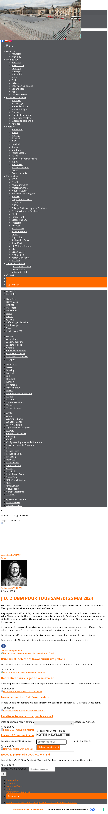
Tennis (15, 170)
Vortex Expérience (21, 257)
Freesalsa (16, 222)
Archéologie (17, 103)
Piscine (15, 155)
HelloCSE (16, 225)
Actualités (16, 53)
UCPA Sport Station (21, 246)
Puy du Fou (17, 237)
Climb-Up (16, 202)
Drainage (16, 68)
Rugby (15, 161)
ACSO (14, 179)
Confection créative (21, 117)
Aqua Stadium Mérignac (23, 193)
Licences (10, 783)
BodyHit (15, 196)
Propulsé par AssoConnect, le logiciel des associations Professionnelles (41, 802)
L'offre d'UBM (18, 269)
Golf (14, 141)
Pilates (15, 80)
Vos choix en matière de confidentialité (68, 809)
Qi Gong (16, 83)
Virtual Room (18, 254)
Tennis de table (19, 173)
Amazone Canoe (20, 187)
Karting (15, 147)
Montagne (17, 150)
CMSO (15, 205)
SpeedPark (17, 243)
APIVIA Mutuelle (20, 190)
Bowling (16, 135)
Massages (17, 71)
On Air (15, 234)
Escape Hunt (18, 216)
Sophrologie (18, 88)
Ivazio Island (18, 228)
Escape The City (19, 219)
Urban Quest (18, 251)
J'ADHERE (16, 56)
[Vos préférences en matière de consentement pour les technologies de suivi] (103, 809)
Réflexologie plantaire (22, 85)
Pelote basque (19, 152)
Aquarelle (16, 100)
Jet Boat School (19, 231)
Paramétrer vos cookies (18, 791)
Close (71, 723)
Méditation (17, 74)
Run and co (17, 164)
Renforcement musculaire (24, 158)
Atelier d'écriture (20, 106)
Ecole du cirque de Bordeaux (25, 211)
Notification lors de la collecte (28, 809)
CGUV (9, 789)
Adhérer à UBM (19, 272)
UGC (14, 249)
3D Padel (16, 260)
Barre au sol (18, 65)
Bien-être (16, 62)
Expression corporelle (22, 120)
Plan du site (12, 780)
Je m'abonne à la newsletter (15, 768)
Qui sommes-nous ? (21, 266)
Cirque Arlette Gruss (22, 199)
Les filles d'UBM (19, 94)
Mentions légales (14, 786)
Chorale (15, 112)
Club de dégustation (21, 115)
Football (16, 138)
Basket (15, 132)
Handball (16, 144)
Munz (14, 77)
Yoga (14, 91)
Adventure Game (20, 184)
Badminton (17, 129)
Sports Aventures (20, 167)
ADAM (15, 182)
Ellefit (14, 214)
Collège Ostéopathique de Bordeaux (29, 208)
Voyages (16, 123)
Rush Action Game (21, 240)
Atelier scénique (19, 109)
